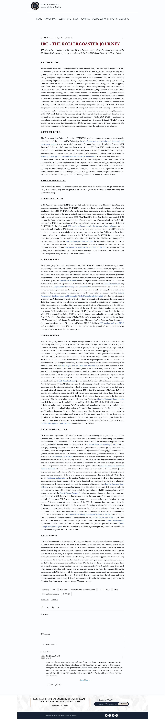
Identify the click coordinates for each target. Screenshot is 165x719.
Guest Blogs (45, 600)
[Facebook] (113, 715)
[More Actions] (122, 657)
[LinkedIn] (109, 715)
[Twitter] (106, 715)
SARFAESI (66, 594)
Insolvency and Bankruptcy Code (83, 590)
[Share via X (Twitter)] (47, 607)
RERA (116, 590)
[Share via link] (58, 607)
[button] (65, 19)
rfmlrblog (45, 590)
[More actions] (122, 37)
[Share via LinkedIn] (53, 607)
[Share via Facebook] (42, 607)
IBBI (100, 590)
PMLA (108, 590)
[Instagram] (116, 715)
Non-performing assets (50, 594)
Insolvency (63, 590)
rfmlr (54, 590)
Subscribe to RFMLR (105, 700)
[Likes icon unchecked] (47, 684)
